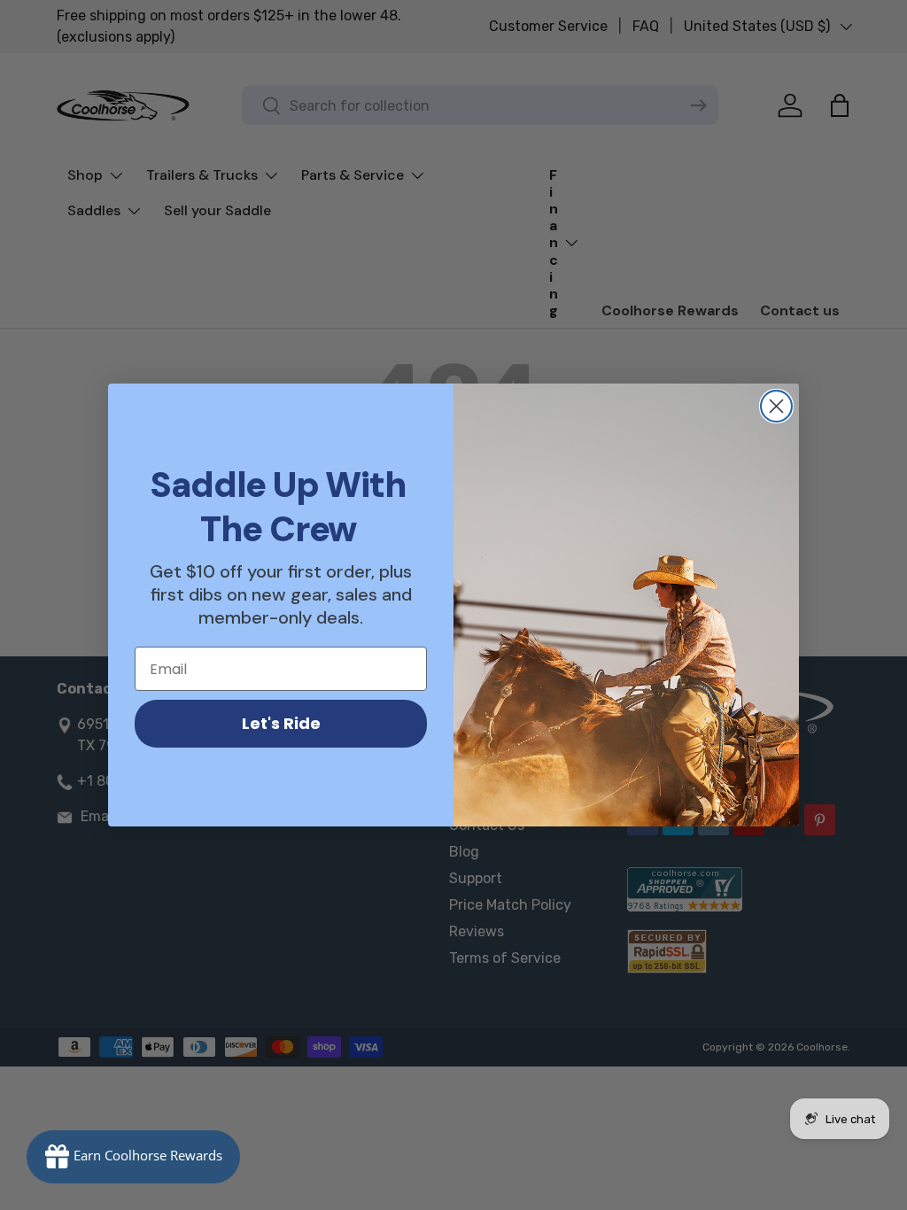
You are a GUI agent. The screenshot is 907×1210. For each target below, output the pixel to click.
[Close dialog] (776, 406)
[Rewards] (133, 1156)
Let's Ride (281, 723)
